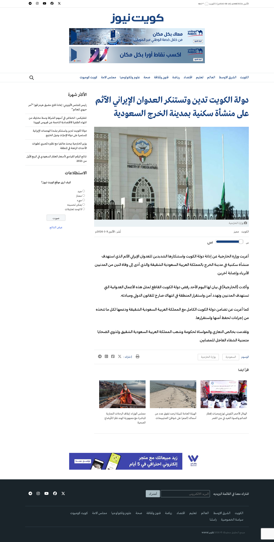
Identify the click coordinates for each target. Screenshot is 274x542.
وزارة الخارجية (208, 357)
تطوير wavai (208, 532)
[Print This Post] (137, 357)
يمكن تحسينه (74, 205)
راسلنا (213, 520)
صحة (147, 77)
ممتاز (79, 196)
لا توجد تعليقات (73, 209)
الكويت (244, 77)
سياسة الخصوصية (232, 520)
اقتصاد (188, 77)
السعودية (231, 357)
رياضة (176, 77)
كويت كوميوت (88, 77)
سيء (79, 200)
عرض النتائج (56, 228)
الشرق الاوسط (227, 77)
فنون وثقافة (161, 77)
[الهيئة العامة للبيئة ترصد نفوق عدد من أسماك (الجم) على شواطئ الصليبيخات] (173, 407)
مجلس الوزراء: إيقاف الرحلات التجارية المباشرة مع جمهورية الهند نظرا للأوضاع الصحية (125, 418)
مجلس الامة (108, 77)
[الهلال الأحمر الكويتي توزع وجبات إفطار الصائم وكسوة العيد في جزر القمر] (224, 407)
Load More (171, 439)
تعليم (199, 77)
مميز (236, 232)
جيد (80, 191)
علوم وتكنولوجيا (130, 77)
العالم (211, 77)
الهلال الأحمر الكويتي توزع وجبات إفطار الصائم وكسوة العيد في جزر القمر (226, 416)
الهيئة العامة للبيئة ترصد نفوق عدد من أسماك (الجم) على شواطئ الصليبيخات (175, 416)
